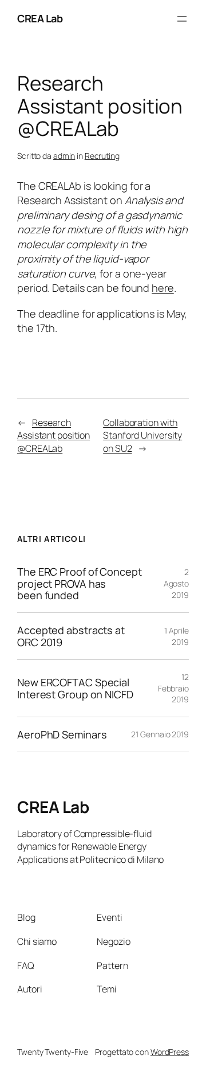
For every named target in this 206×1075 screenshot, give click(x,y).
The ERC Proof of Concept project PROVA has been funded (79, 583)
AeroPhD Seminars (61, 734)
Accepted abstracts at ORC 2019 (71, 636)
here (163, 288)
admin (64, 155)
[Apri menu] (182, 19)
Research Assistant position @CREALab (53, 435)
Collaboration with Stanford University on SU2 (142, 435)
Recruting (102, 155)
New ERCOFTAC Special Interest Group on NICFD (75, 688)
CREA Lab (39, 18)
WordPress (169, 1051)
